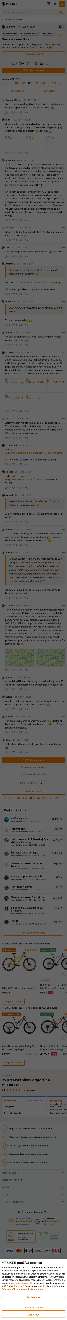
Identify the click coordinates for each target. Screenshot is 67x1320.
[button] (18, 1286)
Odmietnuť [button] (33, 1315)
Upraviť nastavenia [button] (33, 1307)
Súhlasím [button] (33, 1297)
